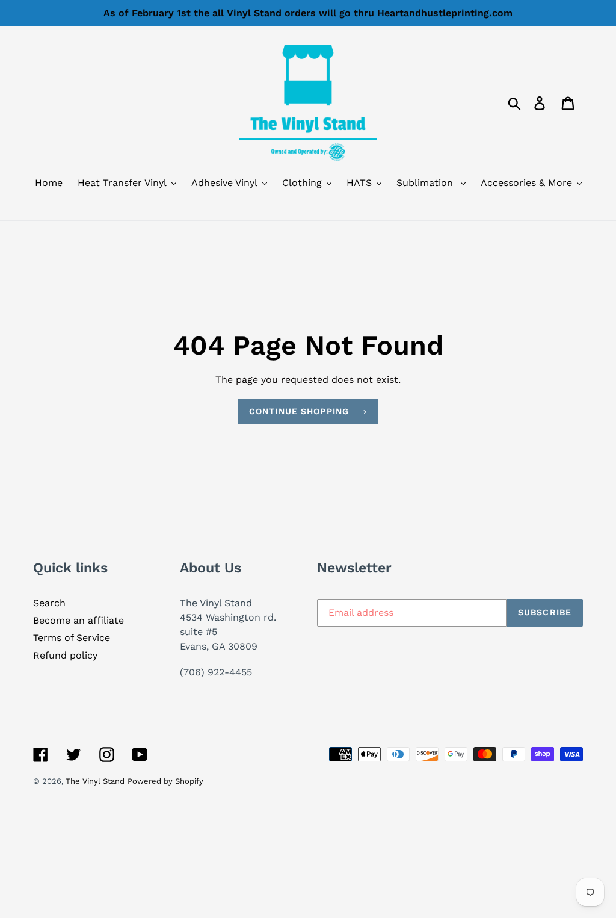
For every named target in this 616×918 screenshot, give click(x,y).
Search (49, 603)
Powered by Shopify (165, 781)
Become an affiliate (78, 620)
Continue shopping (299, 411)
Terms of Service (71, 638)
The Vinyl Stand (95, 781)
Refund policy (65, 655)
